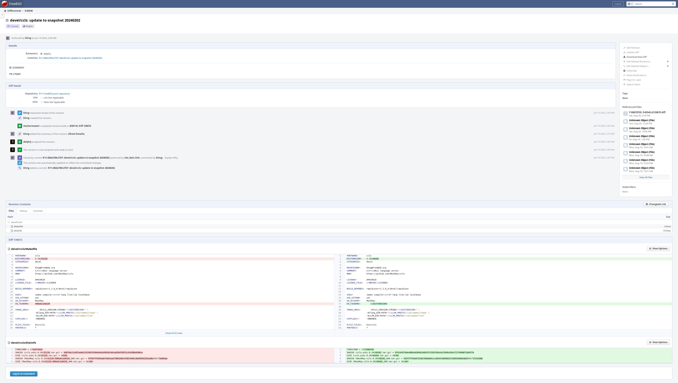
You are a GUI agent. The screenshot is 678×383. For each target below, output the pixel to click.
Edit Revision (633, 47)
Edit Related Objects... (638, 66)
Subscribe (632, 70)
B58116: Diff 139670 (80, 125)
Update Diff (633, 52)
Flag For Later (634, 79)
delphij (47, 53)
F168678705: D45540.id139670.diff (647, 112)
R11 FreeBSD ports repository (54, 93)
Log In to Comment (24, 373)
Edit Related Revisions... (639, 61)
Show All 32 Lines (173, 333)
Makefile (18, 226)
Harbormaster (31, 125)
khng (28, 38)
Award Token (633, 84)
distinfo (18, 230)
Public (29, 26)
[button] (618, 3)
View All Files (645, 177)
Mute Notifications (636, 75)
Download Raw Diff (637, 56)
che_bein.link (132, 157)
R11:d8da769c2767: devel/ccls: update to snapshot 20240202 (70, 58)
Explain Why (171, 157)
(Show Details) (76, 133)
